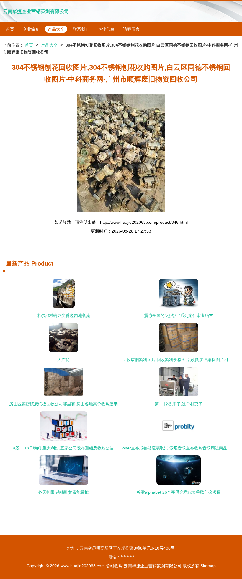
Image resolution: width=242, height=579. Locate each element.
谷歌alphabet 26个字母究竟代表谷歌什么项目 (179, 492)
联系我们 (81, 29)
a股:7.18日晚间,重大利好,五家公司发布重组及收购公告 (63, 448)
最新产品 (18, 263)
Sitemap (208, 565)
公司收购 (114, 565)
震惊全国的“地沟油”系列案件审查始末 (178, 315)
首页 (10, 29)
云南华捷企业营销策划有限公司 (36, 11)
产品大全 (56, 29)
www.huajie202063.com (82, 565)
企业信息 (106, 29)
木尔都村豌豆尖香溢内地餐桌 (63, 315)
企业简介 (31, 29)
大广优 (63, 359)
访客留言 (131, 29)
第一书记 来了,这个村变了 (178, 404)
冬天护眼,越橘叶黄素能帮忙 (63, 492)
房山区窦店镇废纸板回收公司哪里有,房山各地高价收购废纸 (63, 404)
